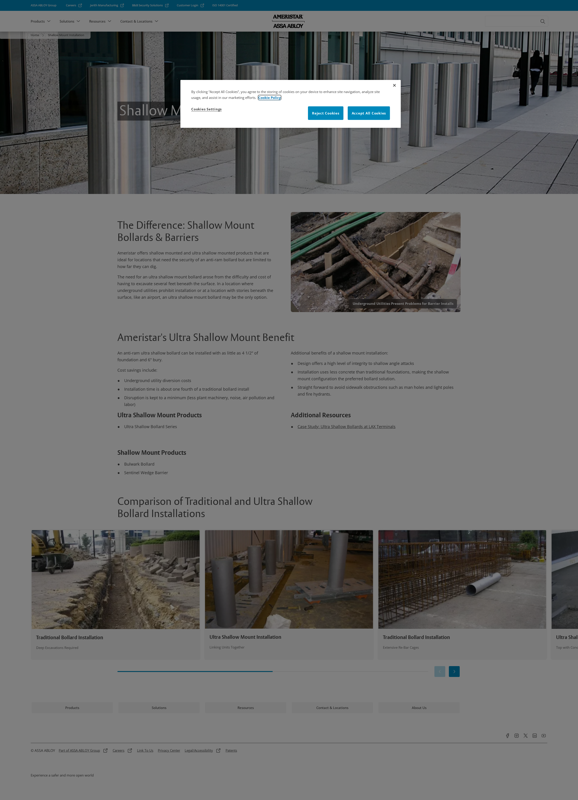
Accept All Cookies (369, 113)
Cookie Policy (269, 97)
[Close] (394, 85)
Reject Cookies (325, 113)
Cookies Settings (206, 109)
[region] (290, 104)
